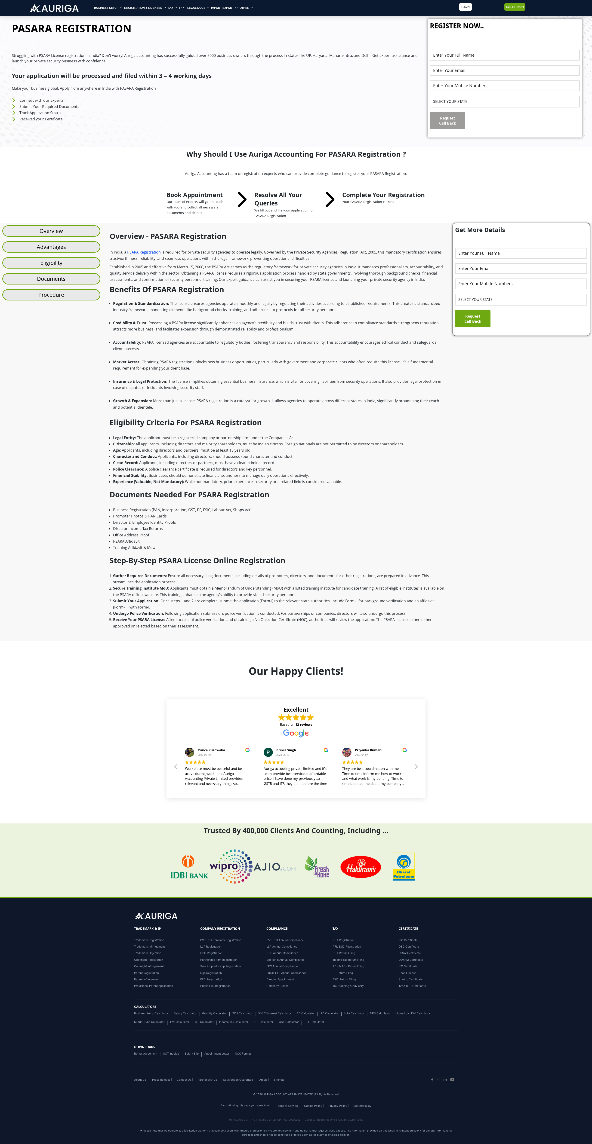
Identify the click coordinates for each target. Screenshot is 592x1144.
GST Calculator (289, 1022)
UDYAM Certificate (411, 959)
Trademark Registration (149, 940)
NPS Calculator (380, 1013)
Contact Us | (185, 1079)
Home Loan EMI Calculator (413, 1013)
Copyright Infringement (149, 966)
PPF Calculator (314, 1022)
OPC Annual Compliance (282, 953)
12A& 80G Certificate (412, 986)
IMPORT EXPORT (222, 7)
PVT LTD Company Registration (220, 940)
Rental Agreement (145, 1053)
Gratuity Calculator (214, 1013)
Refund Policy (362, 1105)
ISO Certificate (408, 940)
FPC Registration (211, 979)
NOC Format (243, 1053)
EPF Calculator (263, 1022)
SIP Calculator (204, 1022)
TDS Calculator (242, 1013)
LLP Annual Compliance (281, 946)
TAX (170, 7)
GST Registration (344, 940)
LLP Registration (211, 946)
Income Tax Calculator (233, 1022)
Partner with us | (208, 1079)
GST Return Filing (344, 953)
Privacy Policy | (338, 1105)
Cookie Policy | (314, 1105)
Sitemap (279, 1079)
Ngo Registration (211, 973)
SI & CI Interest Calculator (274, 1013)
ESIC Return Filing (344, 979)
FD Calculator (306, 1013)
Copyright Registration (148, 959)
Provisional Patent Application (153, 986)
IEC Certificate (408, 966)
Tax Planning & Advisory (348, 986)
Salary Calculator (185, 1013)
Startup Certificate (410, 979)
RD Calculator (330, 1013)
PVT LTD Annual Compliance (285, 940)
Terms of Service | (287, 1105)
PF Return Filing (343, 973)
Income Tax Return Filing (348, 959)
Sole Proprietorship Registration (220, 966)
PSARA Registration (144, 252)
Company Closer (277, 986)
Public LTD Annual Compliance (286, 973)
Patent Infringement (147, 979)
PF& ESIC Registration (347, 946)
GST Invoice (171, 1053)
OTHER (244, 7)
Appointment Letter (216, 1053)
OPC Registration (211, 953)
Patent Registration (146, 973)
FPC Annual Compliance (282, 966)
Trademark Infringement (149, 946)
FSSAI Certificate (410, 953)
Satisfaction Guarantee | (239, 1079)
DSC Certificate (409, 946)
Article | (264, 1079)
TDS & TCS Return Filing (348, 966)
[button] (415, 768)
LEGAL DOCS (196, 7)
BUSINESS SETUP (106, 7)
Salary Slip (192, 1053)
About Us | (141, 1079)
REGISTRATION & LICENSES (143, 7)
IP (180, 7)
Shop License (407, 973)
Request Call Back (447, 121)
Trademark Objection (147, 953)
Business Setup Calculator (151, 1013)
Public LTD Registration (215, 986)
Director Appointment (280, 979)
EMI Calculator (179, 1022)
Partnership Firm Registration (218, 959)
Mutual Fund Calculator (149, 1022)
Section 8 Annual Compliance (285, 959)
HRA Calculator (354, 1013)
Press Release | (162, 1079)
